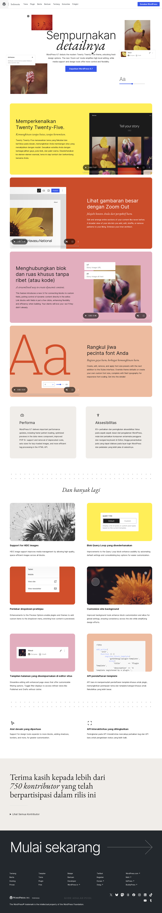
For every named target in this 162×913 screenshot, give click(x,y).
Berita (11, 877)
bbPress (130, 881)
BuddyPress (131, 885)
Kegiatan (100, 877)
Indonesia (35, 898)
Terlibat (100, 873)
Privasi (12, 885)
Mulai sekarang (55, 847)
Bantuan (71, 877)
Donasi (100, 881)
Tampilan (42, 873)
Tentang (12, 873)
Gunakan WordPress (148, 4)
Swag (100, 885)
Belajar (70, 873)
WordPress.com (133, 873)
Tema (41, 877)
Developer (72, 881)
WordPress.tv (74, 885)
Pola (40, 885)
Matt (128, 877)
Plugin (41, 881)
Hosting (12, 881)
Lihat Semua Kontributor (26, 814)
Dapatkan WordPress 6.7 (81, 69)
